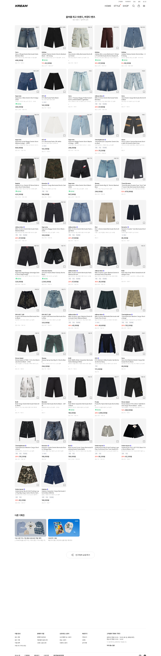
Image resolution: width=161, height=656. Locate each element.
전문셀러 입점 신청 (42, 640)
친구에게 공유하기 (82, 555)
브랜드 (84, 640)
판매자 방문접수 (41, 637)
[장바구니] (139, 6)
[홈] (21, 6)
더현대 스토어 (63, 643)
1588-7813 (116, 633)
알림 (139, 1)
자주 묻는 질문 (111, 645)
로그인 (144, 1)
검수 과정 (17, 637)
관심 (134, 1)
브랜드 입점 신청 (41, 643)
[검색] (133, 6)
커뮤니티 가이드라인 (20, 646)
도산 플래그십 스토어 (65, 637)
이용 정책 (17, 643)
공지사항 (84, 643)
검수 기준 (17, 640)
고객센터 (120, 1)
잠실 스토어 (63, 640)
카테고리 (84, 637)
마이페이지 (128, 1)
